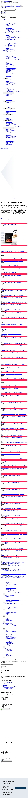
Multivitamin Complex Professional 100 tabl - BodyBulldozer (13, 574)
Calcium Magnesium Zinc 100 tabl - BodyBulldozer (11, 297)
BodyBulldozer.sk (6, 6)
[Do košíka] (1, 294)
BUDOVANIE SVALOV (8, 32)
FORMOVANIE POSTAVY (9, 39)
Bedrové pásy (8, 63)
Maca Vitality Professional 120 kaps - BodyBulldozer (11, 374)
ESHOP (5, 19)
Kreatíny (7, 25)
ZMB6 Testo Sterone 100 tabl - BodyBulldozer (10, 503)
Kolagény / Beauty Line (11, 23)
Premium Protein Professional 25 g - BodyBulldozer (11, 550)
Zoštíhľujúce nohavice (10, 69)
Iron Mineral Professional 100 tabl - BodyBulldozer (11, 359)
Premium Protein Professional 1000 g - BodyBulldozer (12, 577)
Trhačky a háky (9, 70)
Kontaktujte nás (6, 689)
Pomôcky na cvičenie (10, 73)
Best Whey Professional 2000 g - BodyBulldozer (11, 282)
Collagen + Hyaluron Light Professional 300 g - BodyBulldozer (14, 312)
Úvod (4, 197)
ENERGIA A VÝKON (8, 55)
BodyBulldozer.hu (16, 6)
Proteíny (7, 21)
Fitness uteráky (9, 76)
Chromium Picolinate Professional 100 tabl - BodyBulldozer (13, 304)
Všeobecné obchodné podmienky (10, 686)
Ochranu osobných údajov (12, 667)
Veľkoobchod (6, 683)
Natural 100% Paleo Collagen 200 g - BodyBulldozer (12, 423)
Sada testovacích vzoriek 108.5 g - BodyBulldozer (11, 557)
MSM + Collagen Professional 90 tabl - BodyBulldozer (12, 395)
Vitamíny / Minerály (10, 22)
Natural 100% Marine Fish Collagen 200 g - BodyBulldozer (13, 416)
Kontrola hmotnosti (10, 29)
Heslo (2, 11)
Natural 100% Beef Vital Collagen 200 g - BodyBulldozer (12, 409)
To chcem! (3, 666)
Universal (8, 656)
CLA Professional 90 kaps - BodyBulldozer (9, 570)
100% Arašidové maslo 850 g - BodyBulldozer (10, 224)
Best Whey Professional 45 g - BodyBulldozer (10, 510)
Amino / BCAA (9, 30)
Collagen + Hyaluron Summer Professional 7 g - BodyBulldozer (14, 534)
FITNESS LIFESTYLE (8, 61)
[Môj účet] (2, 4)
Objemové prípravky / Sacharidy (12, 31)
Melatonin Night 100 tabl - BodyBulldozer (9, 388)
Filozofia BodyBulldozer (8, 682)
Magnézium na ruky (10, 72)
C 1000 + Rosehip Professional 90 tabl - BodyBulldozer (12, 567)
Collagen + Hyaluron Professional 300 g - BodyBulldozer (12, 319)
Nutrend (7, 653)
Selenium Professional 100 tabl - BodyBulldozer (10, 454)
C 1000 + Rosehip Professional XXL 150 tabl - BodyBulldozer (14, 290)
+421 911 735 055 (5, 672)
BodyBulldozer (9, 650)
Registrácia (3, 12)
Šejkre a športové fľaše (10, 65)
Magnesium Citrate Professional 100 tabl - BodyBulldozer (12, 381)
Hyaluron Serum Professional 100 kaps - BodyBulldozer (12, 352)
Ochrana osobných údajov (8, 687)
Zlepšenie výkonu (9, 24)
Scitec (7, 654)
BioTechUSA (8, 649)
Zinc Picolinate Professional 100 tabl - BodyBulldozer (12, 496)
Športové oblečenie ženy (11, 68)
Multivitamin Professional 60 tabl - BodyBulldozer (11, 402)
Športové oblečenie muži (11, 62)
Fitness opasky (9, 71)
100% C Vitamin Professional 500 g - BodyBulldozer (11, 254)
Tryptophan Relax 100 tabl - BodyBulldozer (10, 482)
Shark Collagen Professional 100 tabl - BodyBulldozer (12, 461)
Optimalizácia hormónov (11, 26)
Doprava (5, 685)
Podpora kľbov (9, 28)
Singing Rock (8, 655)
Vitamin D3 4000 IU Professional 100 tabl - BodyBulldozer (13, 489)
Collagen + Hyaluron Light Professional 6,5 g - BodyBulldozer (14, 518)
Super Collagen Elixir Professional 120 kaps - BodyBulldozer (13, 468)
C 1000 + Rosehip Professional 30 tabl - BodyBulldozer (12, 563)
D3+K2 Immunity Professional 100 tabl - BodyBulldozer (12, 345)
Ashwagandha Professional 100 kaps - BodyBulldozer (12, 261)
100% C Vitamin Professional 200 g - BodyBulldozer (11, 246)
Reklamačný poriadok (7, 688)
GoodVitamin (8, 651)
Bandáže (7, 75)
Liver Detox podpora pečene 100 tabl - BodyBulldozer (12, 367)
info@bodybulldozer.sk (6, 674)
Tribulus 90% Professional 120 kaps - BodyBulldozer (11, 475)
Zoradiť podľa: (4, 220)
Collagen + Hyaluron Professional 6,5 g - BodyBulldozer (12, 525)
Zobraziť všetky (9, 79)
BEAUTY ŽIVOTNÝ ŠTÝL (9, 45)
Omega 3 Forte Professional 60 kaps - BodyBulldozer (12, 430)
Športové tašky (9, 64)
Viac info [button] (4, 795)
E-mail (2, 9)
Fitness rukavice (9, 66)
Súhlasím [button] (21, 788)
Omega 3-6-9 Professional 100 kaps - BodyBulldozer (11, 437)
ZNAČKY (5, 648)
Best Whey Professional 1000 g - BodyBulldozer (11, 275)
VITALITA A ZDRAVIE (8, 50)
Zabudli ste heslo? (4, 15)
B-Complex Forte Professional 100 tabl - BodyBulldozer (12, 268)
